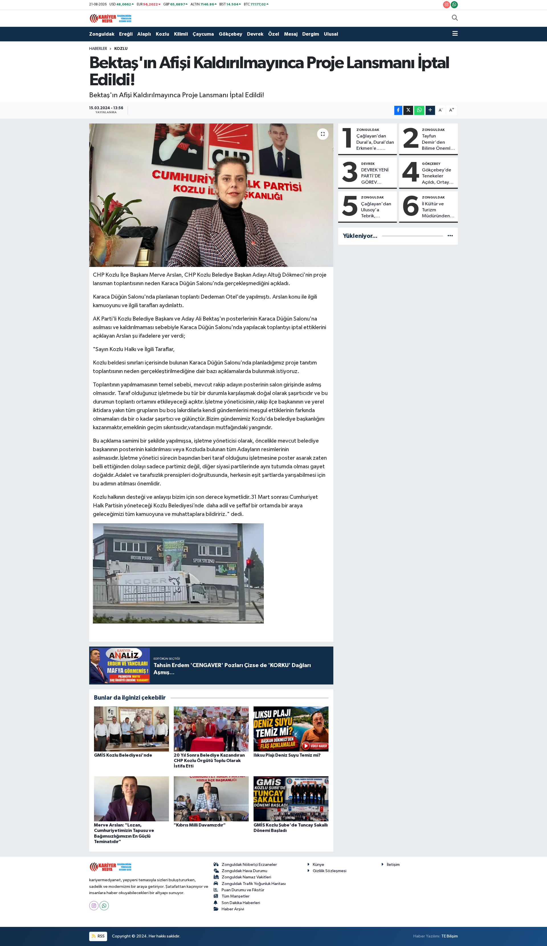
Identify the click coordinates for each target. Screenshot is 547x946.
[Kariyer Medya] (110, 18)
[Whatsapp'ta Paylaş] (419, 110)
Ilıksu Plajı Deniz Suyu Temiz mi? (287, 755)
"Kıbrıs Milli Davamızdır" (200, 825)
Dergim (310, 34)
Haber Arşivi (233, 909)
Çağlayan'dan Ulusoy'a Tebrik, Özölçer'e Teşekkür (376, 210)
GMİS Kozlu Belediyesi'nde (123, 755)
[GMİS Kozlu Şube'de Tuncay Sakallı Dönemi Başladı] (291, 798)
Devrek (255, 34)
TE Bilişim (449, 936)
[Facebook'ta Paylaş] (398, 110)
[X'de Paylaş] (408, 110)
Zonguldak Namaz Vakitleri (246, 877)
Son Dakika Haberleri (241, 903)
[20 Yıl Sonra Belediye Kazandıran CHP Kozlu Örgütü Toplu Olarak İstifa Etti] (211, 728)
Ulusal (331, 34)
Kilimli (181, 34)
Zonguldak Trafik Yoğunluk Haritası (254, 884)
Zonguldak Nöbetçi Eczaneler (249, 864)
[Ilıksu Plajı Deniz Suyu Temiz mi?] (291, 728)
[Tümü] (450, 236)
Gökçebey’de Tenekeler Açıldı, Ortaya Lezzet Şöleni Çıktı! (437, 176)
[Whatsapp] (104, 905)
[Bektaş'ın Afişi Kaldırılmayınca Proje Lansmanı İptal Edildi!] (211, 195)
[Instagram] (94, 905)
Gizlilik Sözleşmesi (329, 871)
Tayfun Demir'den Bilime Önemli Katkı (437, 142)
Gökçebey (230, 34)
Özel (273, 34)
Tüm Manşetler (236, 896)
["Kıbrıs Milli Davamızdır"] (211, 798)
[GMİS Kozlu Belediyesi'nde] (131, 728)
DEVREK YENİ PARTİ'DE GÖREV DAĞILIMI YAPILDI (375, 176)
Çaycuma (203, 34)
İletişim (393, 864)
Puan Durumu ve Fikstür (243, 890)
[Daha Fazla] (430, 110)
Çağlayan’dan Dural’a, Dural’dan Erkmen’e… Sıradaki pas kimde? (375, 142)
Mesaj (290, 34)
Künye (318, 864)
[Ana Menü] (455, 34)
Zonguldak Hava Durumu (244, 871)
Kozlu (162, 34)
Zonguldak (101, 34)
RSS (101, 936)
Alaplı (144, 34)
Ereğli (125, 34)
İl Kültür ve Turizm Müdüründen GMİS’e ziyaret (438, 210)
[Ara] (455, 18)
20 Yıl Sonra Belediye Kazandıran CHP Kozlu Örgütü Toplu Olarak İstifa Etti (209, 760)
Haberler (98, 49)
